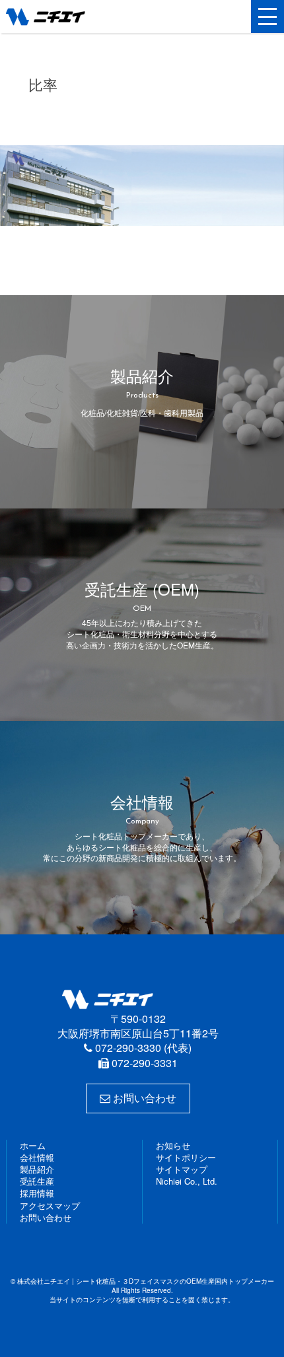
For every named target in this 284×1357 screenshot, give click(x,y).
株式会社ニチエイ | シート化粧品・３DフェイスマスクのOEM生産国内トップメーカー (68, 16)
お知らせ (173, 1145)
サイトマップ (181, 1169)
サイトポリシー (186, 1157)
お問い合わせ (143, 1097)
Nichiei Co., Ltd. (186, 1181)
